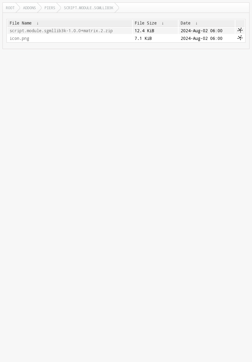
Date (186, 23)
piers (50, 7)
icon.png (19, 38)
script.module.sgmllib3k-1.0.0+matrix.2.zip (61, 30)
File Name (21, 23)
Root (10, 7)
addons (29, 7)
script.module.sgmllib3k (88, 7)
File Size (146, 23)
